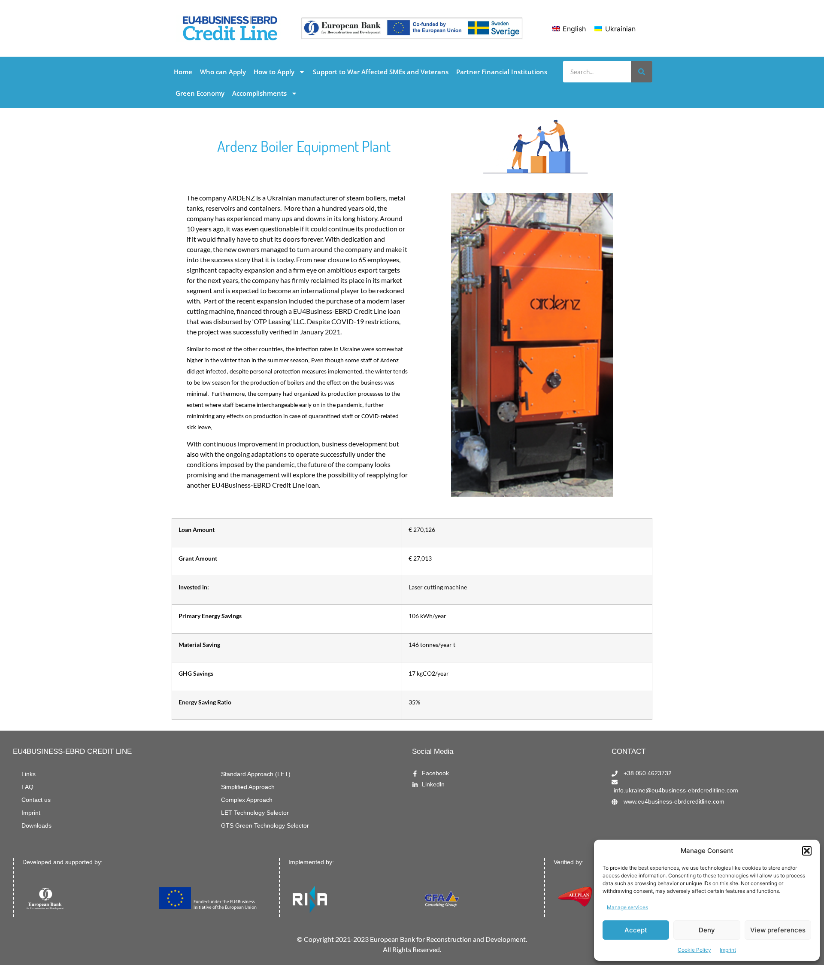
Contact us (36, 800)
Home (183, 71)
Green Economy (200, 93)
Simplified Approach (248, 787)
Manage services (627, 907)
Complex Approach (247, 800)
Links (28, 774)
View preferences (778, 930)
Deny (707, 930)
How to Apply (274, 71)
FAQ (27, 787)
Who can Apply (223, 71)
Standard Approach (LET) (256, 774)
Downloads (36, 825)
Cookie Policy (694, 950)
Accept (635, 930)
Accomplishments (259, 93)
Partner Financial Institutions (501, 71)
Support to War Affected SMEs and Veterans (380, 71)
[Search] (641, 71)
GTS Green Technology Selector (265, 825)
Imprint (728, 950)
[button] (807, 851)
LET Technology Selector (255, 813)
